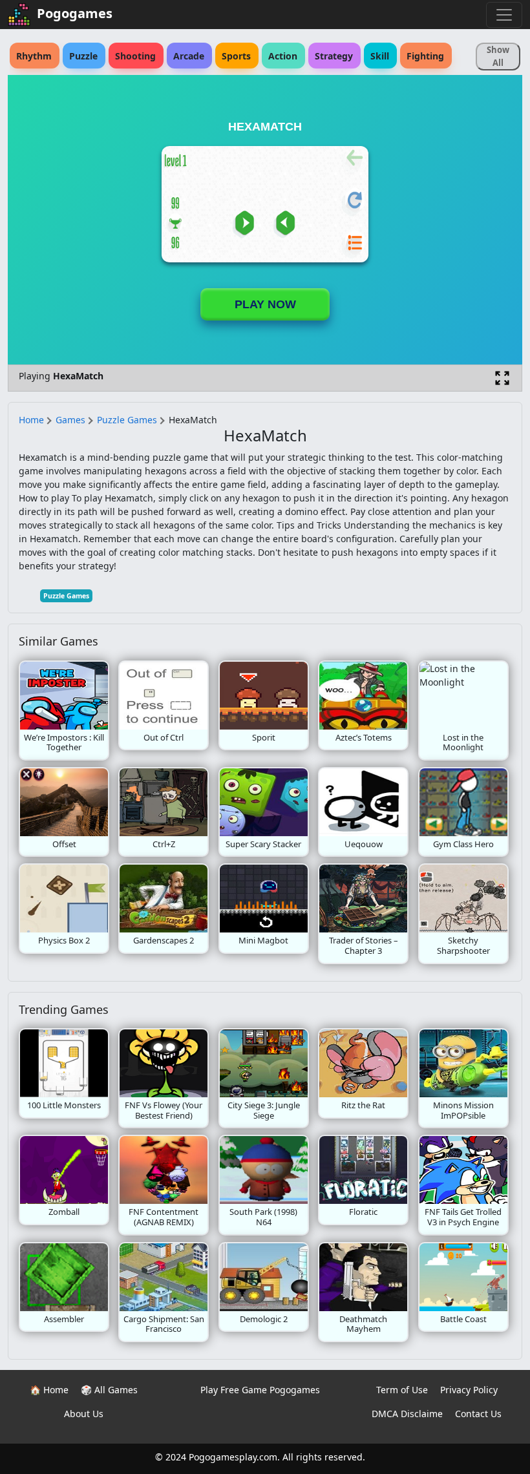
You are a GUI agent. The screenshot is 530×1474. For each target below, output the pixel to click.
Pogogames (74, 13)
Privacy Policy (469, 1390)
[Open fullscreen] (502, 378)
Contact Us (478, 1413)
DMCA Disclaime (407, 1413)
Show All (498, 56)
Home (31, 420)
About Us (83, 1413)
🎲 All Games (109, 1390)
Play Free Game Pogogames (260, 1390)
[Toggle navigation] (504, 15)
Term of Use (402, 1390)
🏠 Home (49, 1390)
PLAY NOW (265, 304)
